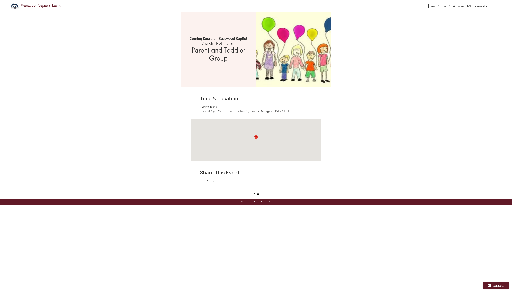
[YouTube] (258, 194)
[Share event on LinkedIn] (214, 181)
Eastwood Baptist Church (41, 6)
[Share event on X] (207, 181)
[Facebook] (254, 194)
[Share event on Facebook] (201, 181)
